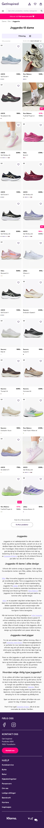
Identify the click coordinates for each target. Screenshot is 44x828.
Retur (4, 774)
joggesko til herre (10, 556)
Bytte (4, 769)
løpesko (31, 687)
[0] (35, 4)
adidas (15, 586)
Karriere (5, 802)
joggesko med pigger (14, 643)
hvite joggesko (36, 615)
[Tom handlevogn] (41, 4)
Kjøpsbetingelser (9, 779)
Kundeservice (8, 765)
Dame (4, 21)
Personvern (7, 783)
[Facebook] (4, 724)
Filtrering (22, 36)
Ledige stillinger (9, 793)
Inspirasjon (6, 807)
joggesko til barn (23, 707)
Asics (4, 601)
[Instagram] (13, 724)
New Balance (33, 591)
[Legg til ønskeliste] (18, 46)
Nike (3, 578)
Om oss (5, 788)
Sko (9, 21)
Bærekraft (6, 798)
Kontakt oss (10, 750)
